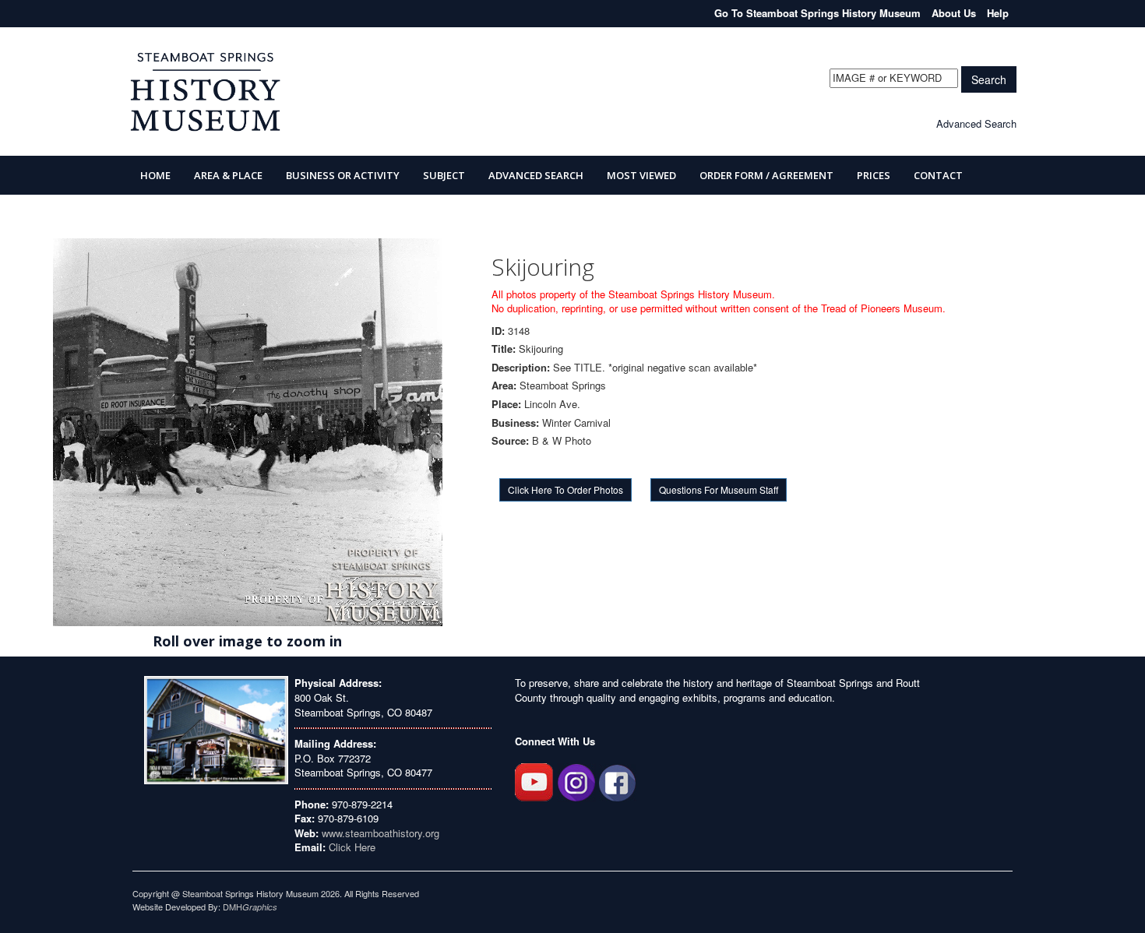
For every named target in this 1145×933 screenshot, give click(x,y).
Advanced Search (976, 123)
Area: (503, 385)
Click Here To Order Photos (565, 489)
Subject (444, 175)
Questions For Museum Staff (718, 489)
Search (988, 79)
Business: (515, 423)
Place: (506, 404)
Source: (510, 441)
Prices (873, 175)
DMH (250, 906)
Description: (520, 368)
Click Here (352, 847)
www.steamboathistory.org (379, 833)
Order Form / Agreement (766, 175)
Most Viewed (641, 175)
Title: (503, 349)
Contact (938, 175)
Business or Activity (343, 175)
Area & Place (228, 175)
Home (155, 175)
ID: (498, 331)
